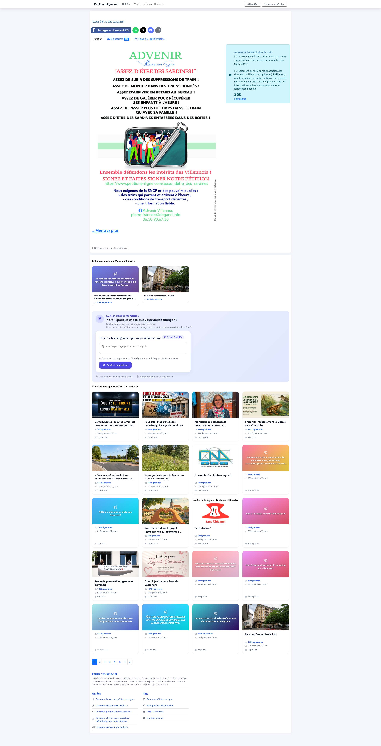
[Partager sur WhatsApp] (135, 30)
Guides (96, 693)
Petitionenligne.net (106, 4)
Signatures (119, 39)
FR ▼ (128, 4)
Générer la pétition (117, 365)
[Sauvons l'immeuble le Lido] (165, 284)
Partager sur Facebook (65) (113, 30)
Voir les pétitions (143, 4)
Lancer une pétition (274, 4)
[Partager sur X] (143, 30)
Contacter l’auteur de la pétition (111, 248)
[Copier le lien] (158, 30)
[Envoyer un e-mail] (151, 30)
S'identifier (252, 4)
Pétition (98, 39)
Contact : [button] (159, 4)
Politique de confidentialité (149, 39)
